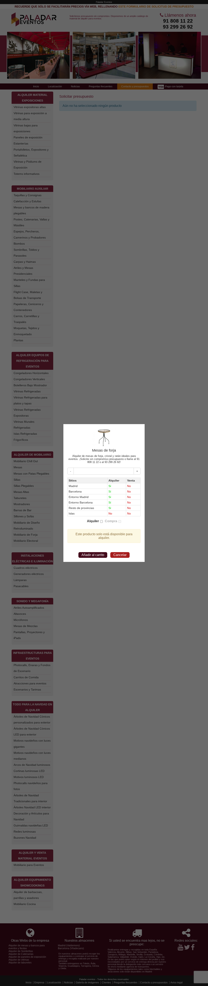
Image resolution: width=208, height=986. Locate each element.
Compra (111, 521)
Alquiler (93, 521)
